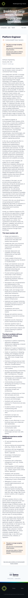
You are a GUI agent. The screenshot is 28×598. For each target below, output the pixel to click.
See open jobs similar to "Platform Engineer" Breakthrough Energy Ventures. (14, 53)
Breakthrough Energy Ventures (19, 3)
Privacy (13, 588)
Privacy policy (11, 578)
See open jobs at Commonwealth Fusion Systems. (14, 49)
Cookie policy (17, 578)
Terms (22, 588)
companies (4, 27)
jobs (9, 27)
